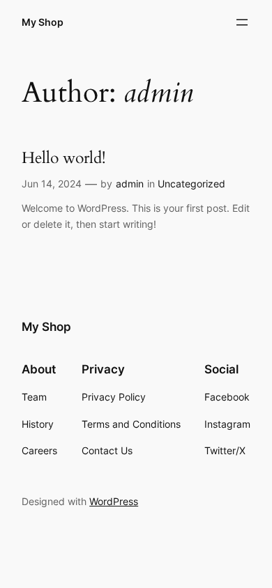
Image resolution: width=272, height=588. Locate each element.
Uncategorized (191, 183)
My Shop (42, 22)
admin (130, 183)
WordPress (113, 501)
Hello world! (63, 157)
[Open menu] (242, 22)
